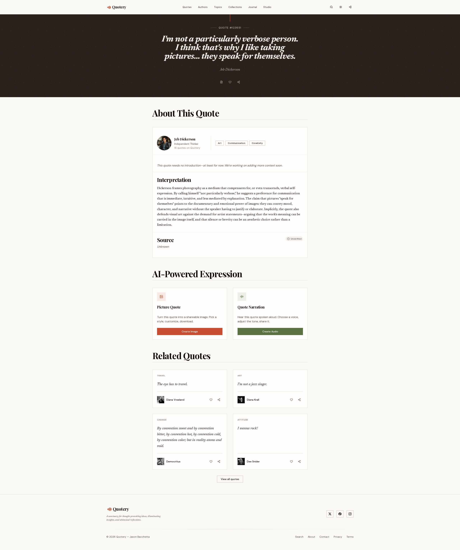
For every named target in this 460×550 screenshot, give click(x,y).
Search (299, 536)
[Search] (331, 7)
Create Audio (270, 331)
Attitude (243, 419)
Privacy (338, 536)
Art (219, 143)
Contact (324, 536)
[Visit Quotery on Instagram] (350, 513)
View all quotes (230, 479)
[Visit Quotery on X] (330, 513)
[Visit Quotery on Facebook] (340, 513)
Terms (350, 536)
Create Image (190, 331)
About (311, 536)
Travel (161, 375)
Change (162, 419)
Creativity (257, 143)
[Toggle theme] (340, 7)
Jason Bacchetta (140, 536)
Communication (236, 143)
